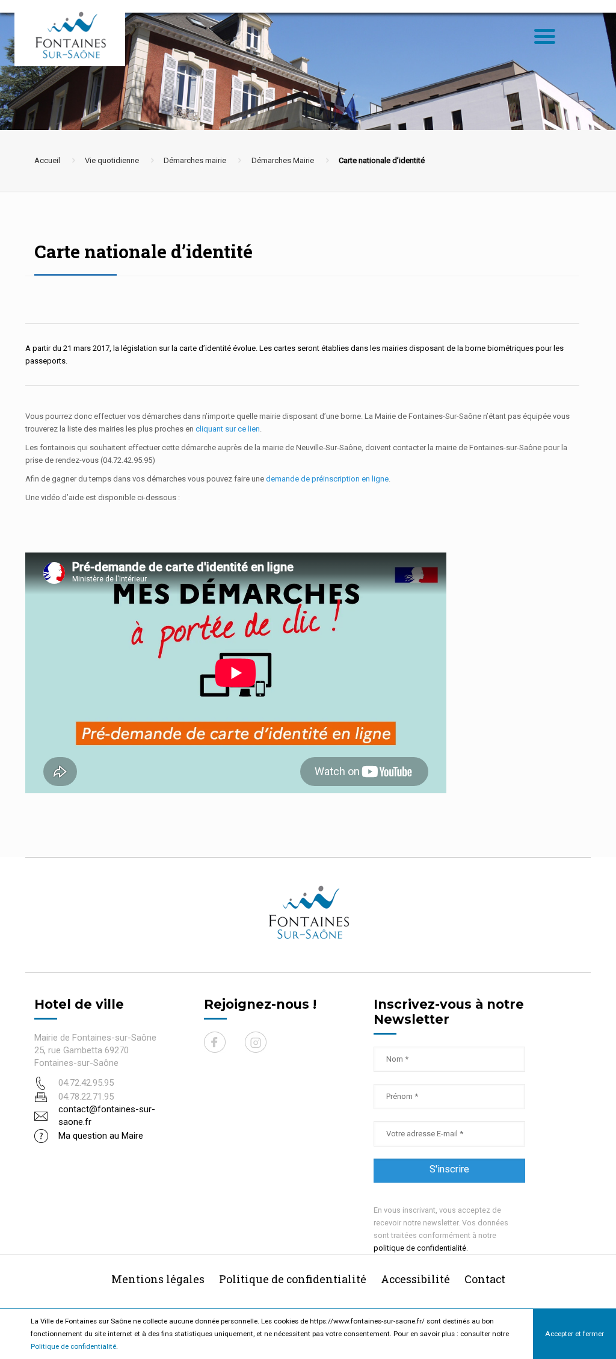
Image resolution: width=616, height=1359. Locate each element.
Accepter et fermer (574, 1334)
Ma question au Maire (100, 1135)
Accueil (47, 160)
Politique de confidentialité (73, 1346)
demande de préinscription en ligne (327, 478)
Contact (484, 1279)
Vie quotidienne (112, 160)
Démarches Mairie (282, 160)
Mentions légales (158, 1279)
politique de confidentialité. (421, 1247)
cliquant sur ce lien (228, 428)
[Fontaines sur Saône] (74, 34)
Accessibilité (415, 1279)
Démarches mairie (195, 160)
